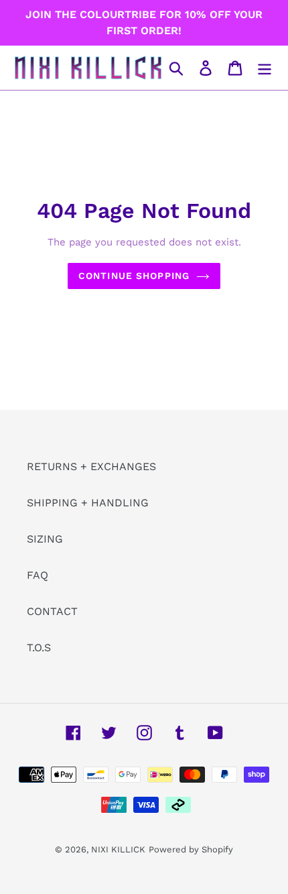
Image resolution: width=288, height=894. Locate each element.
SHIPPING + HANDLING (88, 502)
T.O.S (39, 647)
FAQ (37, 575)
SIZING (45, 539)
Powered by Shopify (191, 849)
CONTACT (52, 611)
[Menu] (264, 68)
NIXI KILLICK (118, 849)
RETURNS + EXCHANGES (91, 466)
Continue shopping (134, 275)
